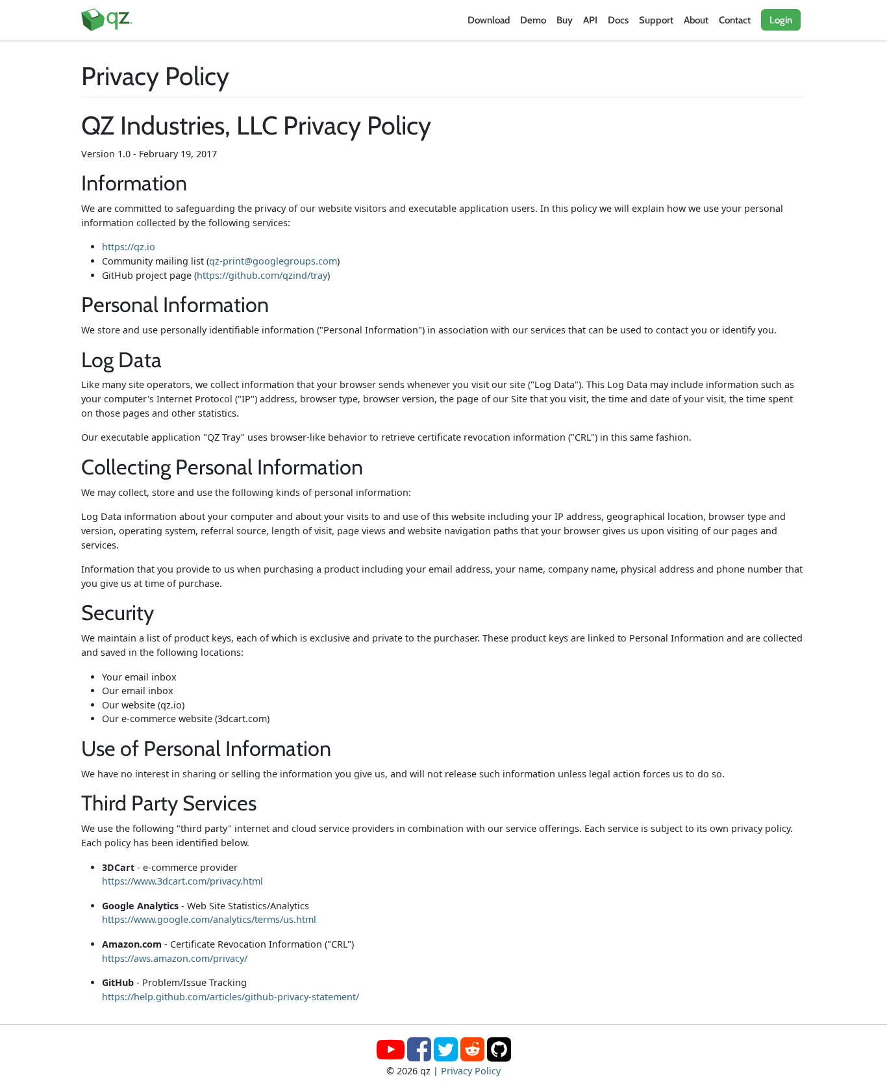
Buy (564, 20)
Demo (533, 20)
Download (489, 20)
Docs (618, 20)
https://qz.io (128, 246)
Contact (735, 20)
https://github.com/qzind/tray (262, 275)
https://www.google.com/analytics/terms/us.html (209, 919)
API (590, 20)
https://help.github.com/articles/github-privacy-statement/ (230, 997)
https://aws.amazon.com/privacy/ (174, 958)
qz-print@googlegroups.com (273, 261)
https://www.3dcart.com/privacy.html (182, 881)
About (696, 20)
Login (780, 20)
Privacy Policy (471, 1071)
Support (656, 20)
